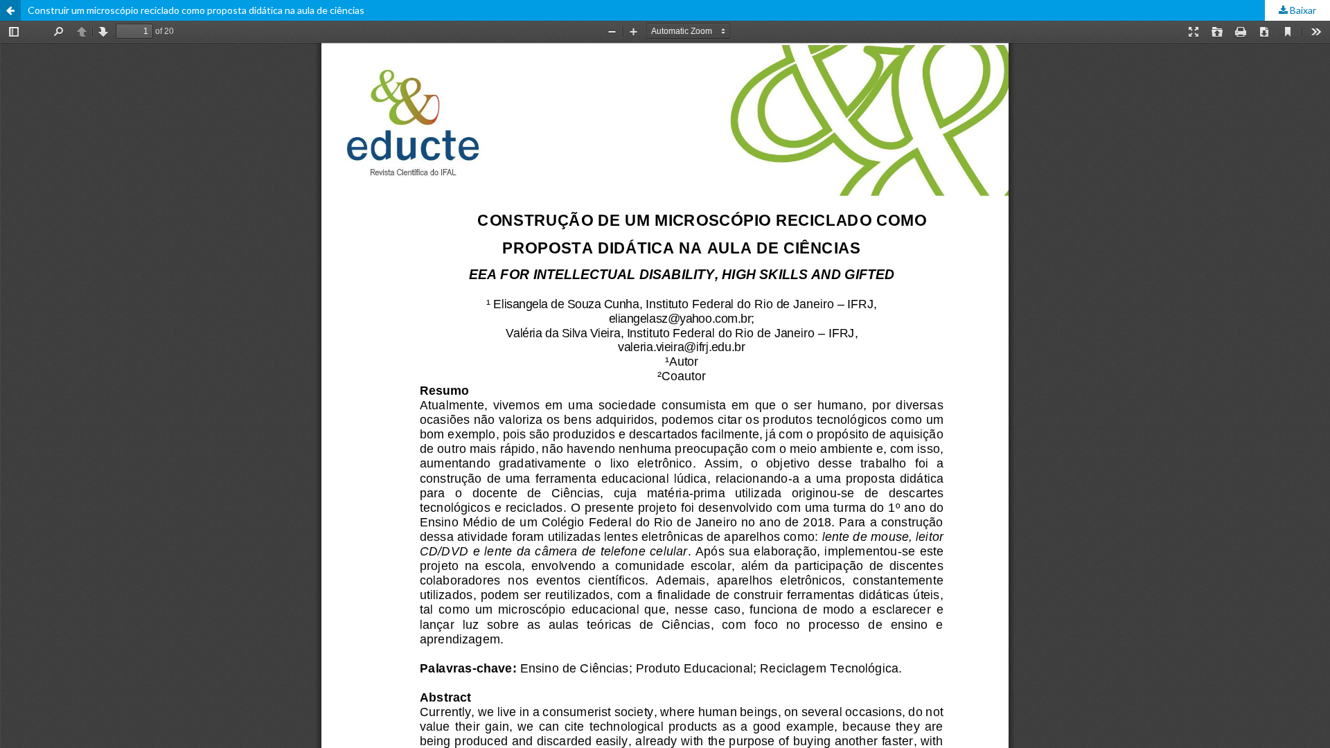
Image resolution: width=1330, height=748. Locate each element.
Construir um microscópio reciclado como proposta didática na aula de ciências (196, 10)
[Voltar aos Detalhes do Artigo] (10, 10)
